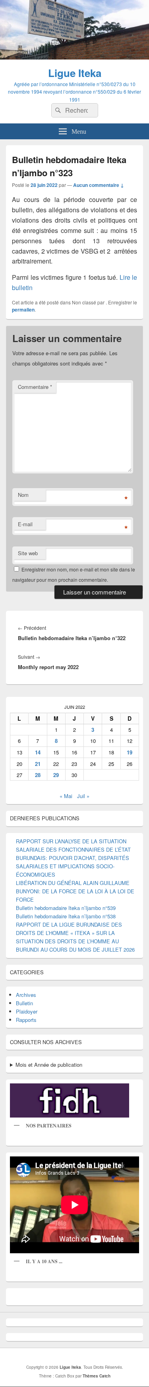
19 (129, 752)
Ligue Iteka (74, 72)
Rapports (26, 1019)
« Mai (66, 796)
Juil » (83, 796)
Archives (26, 994)
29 (56, 775)
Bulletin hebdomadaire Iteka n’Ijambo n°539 (66, 908)
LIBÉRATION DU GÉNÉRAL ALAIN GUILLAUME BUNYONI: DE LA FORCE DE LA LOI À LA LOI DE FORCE (75, 891)
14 (38, 752)
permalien (23, 309)
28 (38, 775)
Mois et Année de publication (48, 1064)
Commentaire (35, 387)
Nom (23, 494)
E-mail (25, 524)
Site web (28, 553)
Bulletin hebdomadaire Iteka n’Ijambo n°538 (66, 916)
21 (38, 764)
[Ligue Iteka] (74, 57)
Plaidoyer (26, 1011)
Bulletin (24, 1003)
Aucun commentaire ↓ (98, 185)
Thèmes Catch (96, 1376)
